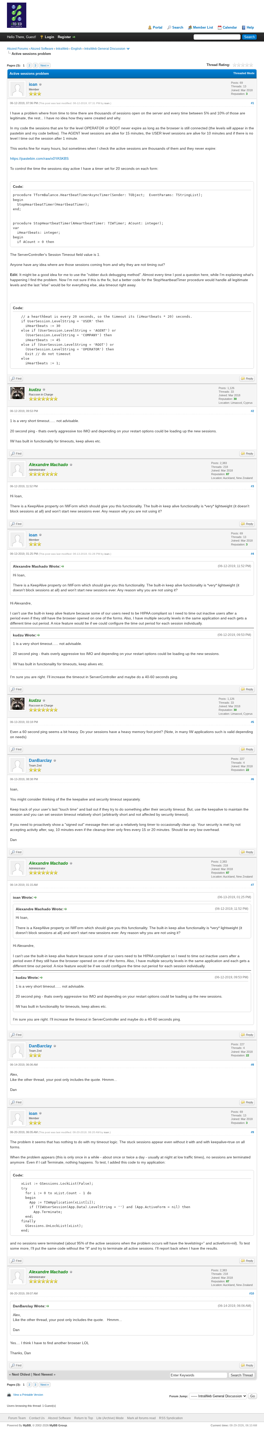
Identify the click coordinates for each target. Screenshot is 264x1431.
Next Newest (43, 1374)
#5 (252, 721)
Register (64, 37)
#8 (252, 1064)
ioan (33, 84)
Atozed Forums (17, 48)
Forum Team (17, 1418)
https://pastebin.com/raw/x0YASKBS (39, 158)
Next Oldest (21, 1374)
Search (177, 27)
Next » (44, 65)
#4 (252, 553)
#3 (252, 486)
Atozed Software (41, 48)
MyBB (27, 1425)
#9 (252, 1132)
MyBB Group (58, 1425)
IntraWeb (62, 48)
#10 (251, 1293)
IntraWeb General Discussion (104, 48)
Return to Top (83, 1418)
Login (49, 37)
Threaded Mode (243, 73)
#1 (252, 103)
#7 (252, 884)
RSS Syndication (171, 1418)
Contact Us (37, 1418)
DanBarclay (40, 760)
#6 (252, 779)
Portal (157, 27)
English (76, 48)
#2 (252, 411)
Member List (203, 27)
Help (250, 27)
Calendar (230, 27)
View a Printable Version (28, 1394)
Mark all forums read (141, 1418)
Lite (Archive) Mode (110, 1418)
